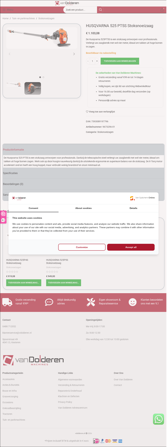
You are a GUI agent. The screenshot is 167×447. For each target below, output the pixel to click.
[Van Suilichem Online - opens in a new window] (142, 198)
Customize (82, 247)
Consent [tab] (33, 208)
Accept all (131, 247)
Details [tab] (133, 208)
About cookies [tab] (83, 208)
